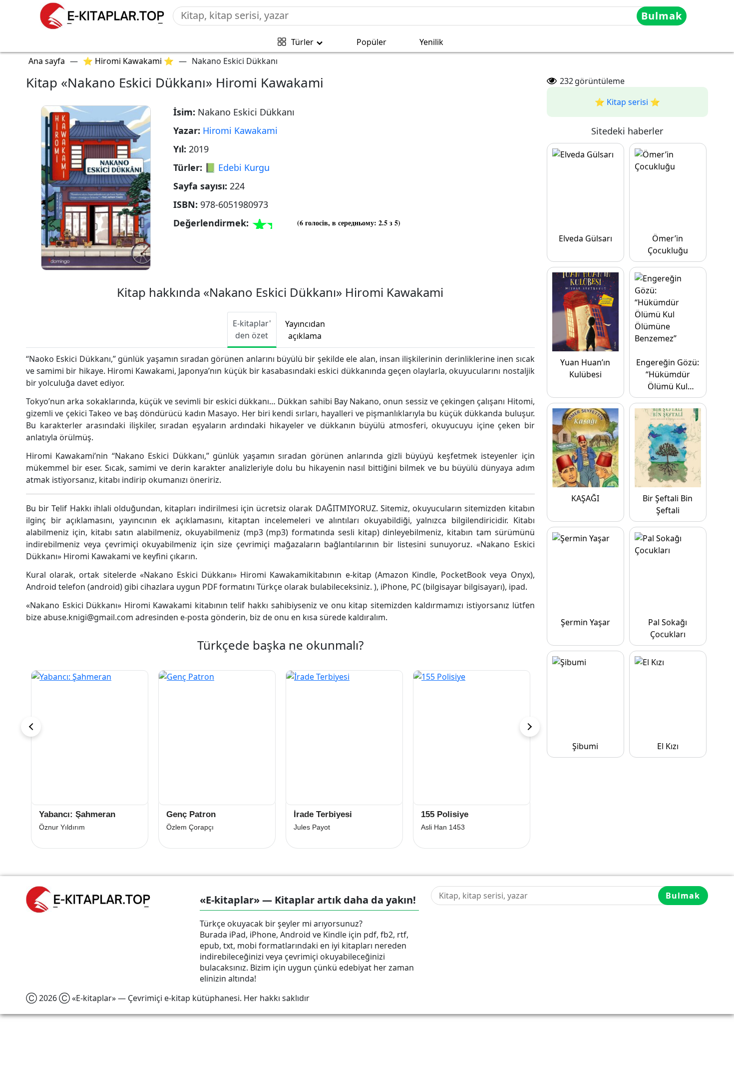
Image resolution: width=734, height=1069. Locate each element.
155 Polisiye (317, 814)
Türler (302, 41)
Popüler (371, 41)
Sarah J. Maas (444, 827)
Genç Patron (63, 814)
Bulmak (661, 15)
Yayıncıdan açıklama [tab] (305, 329)
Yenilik (431, 41)
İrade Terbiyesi (195, 814)
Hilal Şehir (441, 814)
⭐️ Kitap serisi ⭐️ (627, 101)
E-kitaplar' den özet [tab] (252, 329)
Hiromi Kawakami (240, 130)
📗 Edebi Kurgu (237, 167)
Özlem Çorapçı (62, 827)
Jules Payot (184, 827)
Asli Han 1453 (316, 827)
